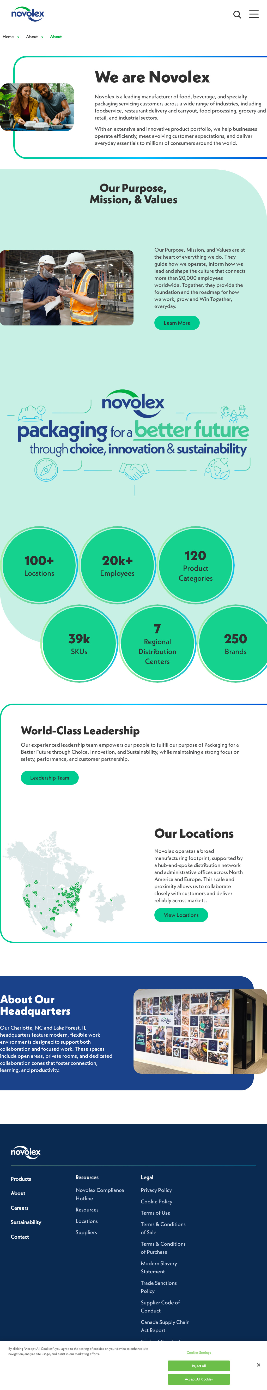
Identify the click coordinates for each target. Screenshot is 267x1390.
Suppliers (86, 1232)
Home (8, 36)
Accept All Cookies (199, 1379)
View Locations (181, 914)
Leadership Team (49, 777)
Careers (19, 1207)
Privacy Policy (156, 1189)
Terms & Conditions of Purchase (163, 1248)
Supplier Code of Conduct (160, 1306)
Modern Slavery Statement (159, 1267)
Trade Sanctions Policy (159, 1287)
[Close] (258, 1365)
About (32, 36)
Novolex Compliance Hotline (100, 1194)
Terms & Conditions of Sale (163, 1228)
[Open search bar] (237, 14)
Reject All (199, 1366)
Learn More (177, 322)
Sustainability (26, 1222)
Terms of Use (155, 1212)
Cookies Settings (199, 1352)
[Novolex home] (26, 1152)
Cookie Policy (156, 1201)
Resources (87, 1209)
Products (21, 1178)
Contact (20, 1236)
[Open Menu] (254, 14)
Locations (87, 1221)
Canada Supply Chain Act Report (165, 1326)
